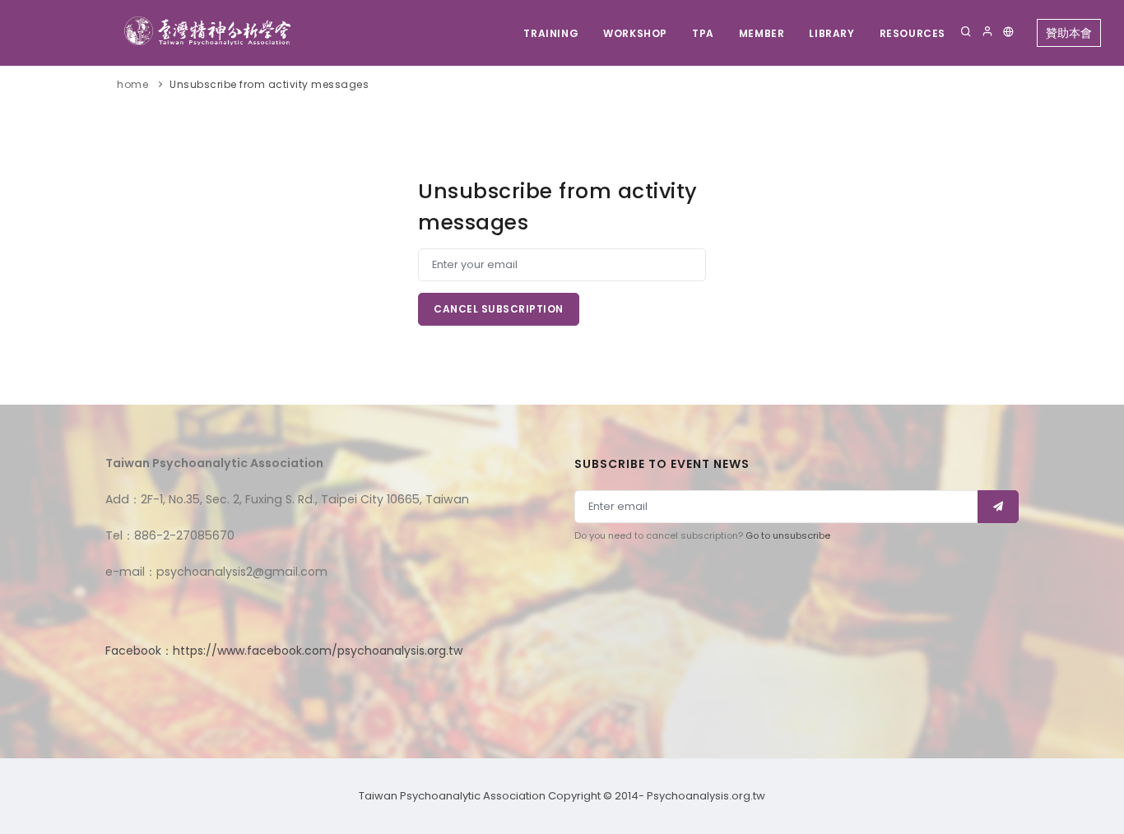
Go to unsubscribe (787, 535)
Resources (912, 33)
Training (550, 33)
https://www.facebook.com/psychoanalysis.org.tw (317, 650)
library (831, 33)
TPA (703, 33)
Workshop (635, 33)
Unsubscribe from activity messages (269, 84)
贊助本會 (1069, 33)
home (132, 84)
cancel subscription (499, 309)
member (762, 33)
